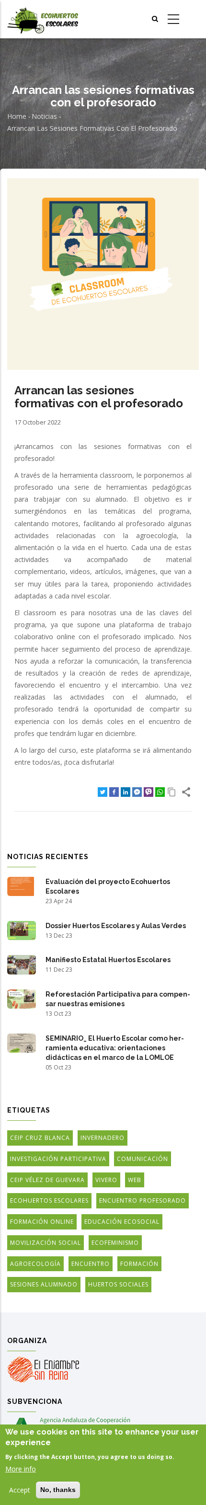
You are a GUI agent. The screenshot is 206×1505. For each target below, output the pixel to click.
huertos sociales (118, 1284)
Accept (19, 1489)
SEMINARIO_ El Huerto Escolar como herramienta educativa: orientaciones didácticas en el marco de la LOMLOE (115, 1047)
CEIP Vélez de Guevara (47, 1180)
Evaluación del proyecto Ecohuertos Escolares (108, 886)
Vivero (106, 1180)
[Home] (42, 19)
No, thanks (58, 1490)
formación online (42, 1222)
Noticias (44, 116)
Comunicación (142, 1159)
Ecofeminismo (115, 1243)
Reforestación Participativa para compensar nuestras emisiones (118, 999)
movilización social (45, 1243)
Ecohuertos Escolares (49, 1200)
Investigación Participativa (58, 1159)
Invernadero (102, 1138)
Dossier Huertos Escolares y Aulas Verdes (116, 926)
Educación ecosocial (122, 1222)
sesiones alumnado (44, 1284)
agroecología (35, 1264)
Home (16, 116)
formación (139, 1264)
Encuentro (90, 1264)
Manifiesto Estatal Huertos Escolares (108, 960)
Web (134, 1180)
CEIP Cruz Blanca (40, 1138)
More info (20, 1468)
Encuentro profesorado (142, 1200)
